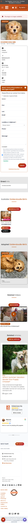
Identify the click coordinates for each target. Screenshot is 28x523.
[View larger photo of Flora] (9, 212)
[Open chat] (25, 520)
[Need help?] (3, 519)
